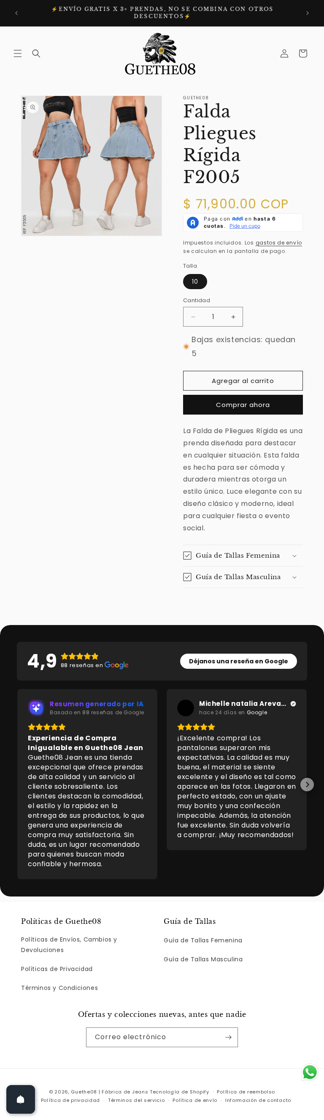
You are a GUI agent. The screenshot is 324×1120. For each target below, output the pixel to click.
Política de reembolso (246, 1091)
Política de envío (195, 1100)
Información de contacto (258, 1100)
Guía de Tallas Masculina (203, 959)
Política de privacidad (70, 1100)
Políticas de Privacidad (57, 969)
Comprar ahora (243, 404)
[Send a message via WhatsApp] (310, 1072)
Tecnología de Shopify (179, 1091)
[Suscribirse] (228, 1037)
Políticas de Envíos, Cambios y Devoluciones (69, 944)
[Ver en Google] (185, 708)
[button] (17, 53)
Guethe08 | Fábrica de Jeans (109, 1091)
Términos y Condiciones (59, 988)
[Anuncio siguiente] (307, 13)
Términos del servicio (136, 1100)
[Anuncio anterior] (16, 13)
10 (195, 281)
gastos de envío (279, 242)
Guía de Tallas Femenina (203, 940)
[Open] (20, 1099)
